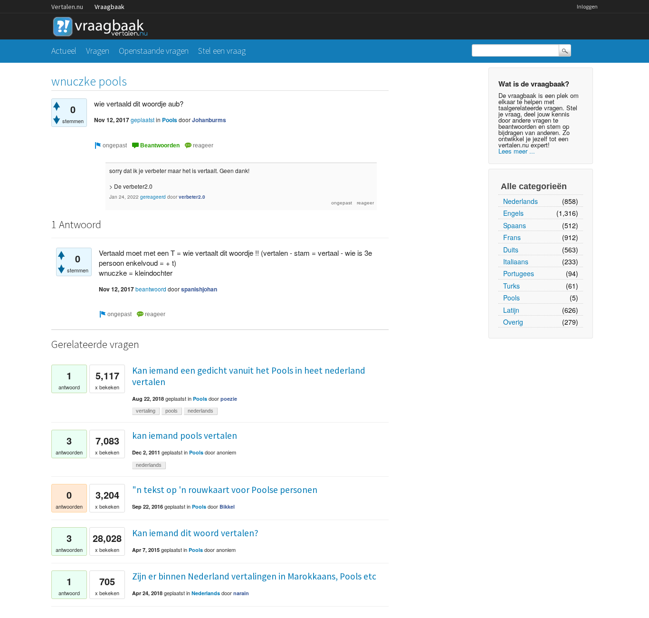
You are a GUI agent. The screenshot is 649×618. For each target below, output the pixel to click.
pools (171, 411)
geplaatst (142, 120)
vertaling (145, 411)
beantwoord (150, 289)
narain (241, 593)
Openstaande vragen (154, 50)
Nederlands (520, 201)
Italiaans (515, 261)
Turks (511, 285)
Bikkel (227, 506)
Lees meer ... (516, 150)
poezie (228, 398)
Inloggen (587, 6)
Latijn (511, 310)
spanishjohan (199, 289)
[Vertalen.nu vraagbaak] (102, 25)
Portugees (518, 273)
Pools (511, 297)
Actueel (63, 50)
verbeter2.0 (192, 196)
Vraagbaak (109, 6)
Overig (513, 322)
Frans (512, 237)
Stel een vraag (222, 50)
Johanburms (209, 120)
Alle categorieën (534, 186)
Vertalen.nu (67, 6)
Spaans (514, 225)
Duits (510, 249)
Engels (513, 213)
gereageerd (153, 196)
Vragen (97, 50)
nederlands (200, 411)
